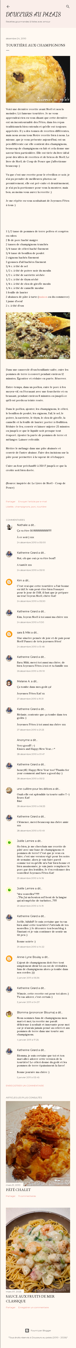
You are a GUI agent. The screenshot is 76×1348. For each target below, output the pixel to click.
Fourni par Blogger (41, 1330)
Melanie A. (23, 681)
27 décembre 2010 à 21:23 (30, 729)
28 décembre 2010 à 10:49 (31, 830)
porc (33, 506)
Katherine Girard (27, 552)
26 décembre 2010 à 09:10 (31, 671)
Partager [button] (10, 501)
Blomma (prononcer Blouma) (36, 1012)
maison (43, 296)
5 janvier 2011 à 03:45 (28, 1077)
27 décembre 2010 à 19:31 (30, 698)
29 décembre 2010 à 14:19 (30, 905)
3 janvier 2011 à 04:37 (28, 1002)
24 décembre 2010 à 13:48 (31, 646)
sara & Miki (23, 632)
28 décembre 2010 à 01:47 (31, 754)
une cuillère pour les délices (34, 788)
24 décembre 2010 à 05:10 (31, 570)
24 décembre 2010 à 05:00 (31, 542)
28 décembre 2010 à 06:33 (31, 806)
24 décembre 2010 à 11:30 (30, 622)
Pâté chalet (18, 1189)
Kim (19, 580)
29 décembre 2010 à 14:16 (30, 878)
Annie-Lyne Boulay (29, 957)
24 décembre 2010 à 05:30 (31, 601)
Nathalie (22, 525)
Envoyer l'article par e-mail (32, 501)
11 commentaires (27, 1196)
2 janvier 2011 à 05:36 (28, 977)
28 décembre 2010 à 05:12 (30, 778)
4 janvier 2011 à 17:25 (28, 1039)
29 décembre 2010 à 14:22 (30, 946)
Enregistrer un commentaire (25, 1085)
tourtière (41, 506)
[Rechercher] (68, 5)
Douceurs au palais (33, 14)
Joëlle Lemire (25, 841)
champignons (22, 506)
